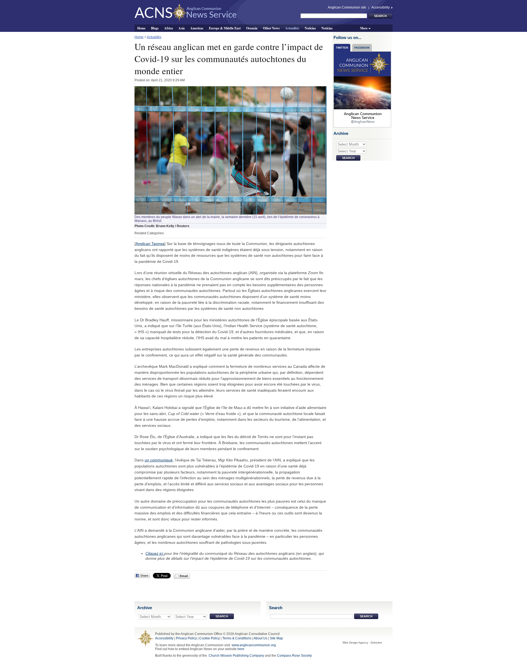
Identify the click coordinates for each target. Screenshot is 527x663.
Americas (196, 28)
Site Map (276, 638)
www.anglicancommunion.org (254, 645)
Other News (271, 28)
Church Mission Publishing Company (236, 656)
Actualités (292, 28)
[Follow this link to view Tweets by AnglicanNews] (362, 89)
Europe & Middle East (225, 28)
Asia (181, 28)
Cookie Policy (209, 638)
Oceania (251, 28)
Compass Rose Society (294, 656)
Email (183, 576)
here (240, 649)
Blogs (155, 28)
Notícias (327, 28)
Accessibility (381, 7)
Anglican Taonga (150, 243)
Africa (168, 28)
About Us (260, 638)
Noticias (310, 28)
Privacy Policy (186, 638)
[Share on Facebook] (142, 575)
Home (141, 28)
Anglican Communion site (347, 7)
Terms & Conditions (236, 638)
